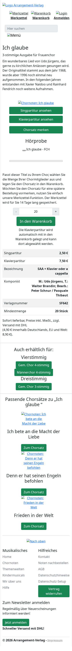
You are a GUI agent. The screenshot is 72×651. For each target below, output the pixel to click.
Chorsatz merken (36, 130)
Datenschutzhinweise (54, 575)
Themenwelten (13, 569)
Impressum (55, 640)
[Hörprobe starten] (24, 150)
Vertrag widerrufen (54, 591)
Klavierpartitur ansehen (36, 119)
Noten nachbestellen (53, 563)
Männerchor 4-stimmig (33, 372)
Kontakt (44, 557)
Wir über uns (11, 581)
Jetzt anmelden (16, 622)
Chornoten (10, 563)
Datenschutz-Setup (52, 581)
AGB (41, 569)
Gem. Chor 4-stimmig (33, 365)
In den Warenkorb (36, 221)
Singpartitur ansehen (36, 110)
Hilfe (5, 587)
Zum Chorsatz (34, 448)
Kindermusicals (13, 575)
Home (6, 557)
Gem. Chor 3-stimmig (33, 387)
